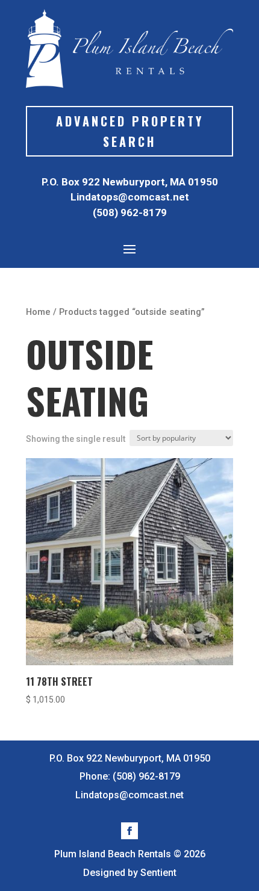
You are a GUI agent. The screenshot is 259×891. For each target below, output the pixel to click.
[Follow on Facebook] (129, 830)
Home (38, 311)
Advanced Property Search (130, 131)
